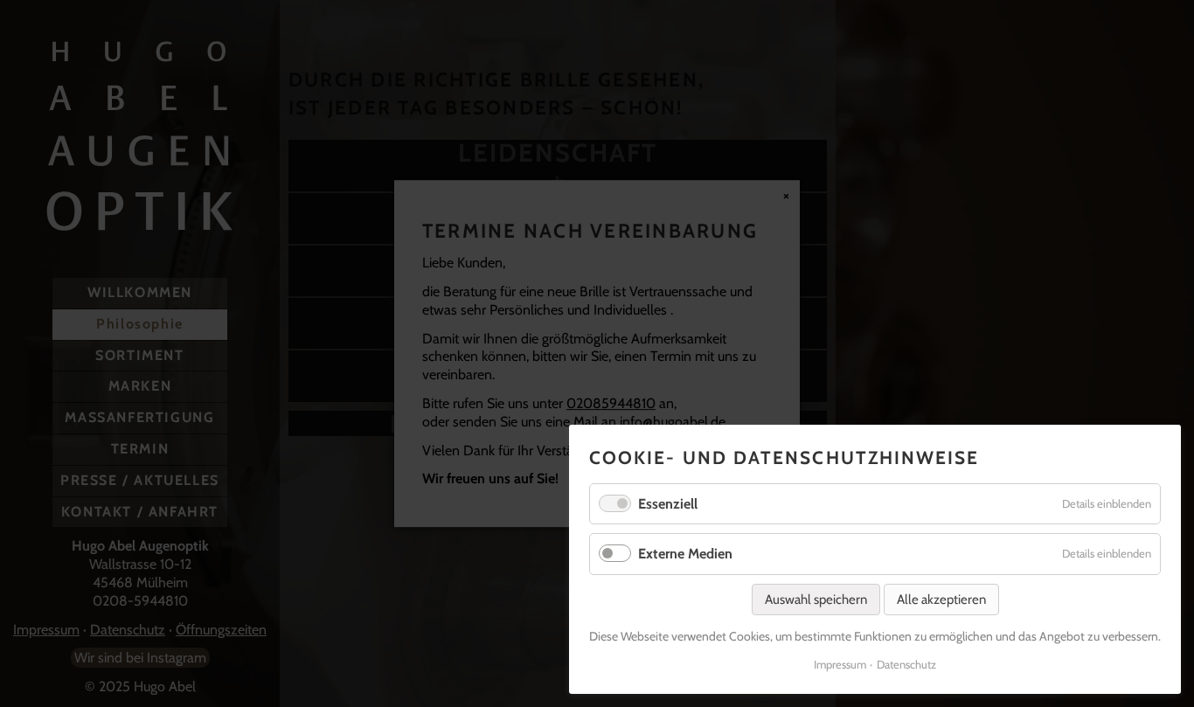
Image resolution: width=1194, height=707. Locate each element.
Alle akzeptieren (941, 599)
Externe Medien (685, 553)
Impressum (840, 664)
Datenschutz (906, 664)
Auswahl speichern (816, 599)
